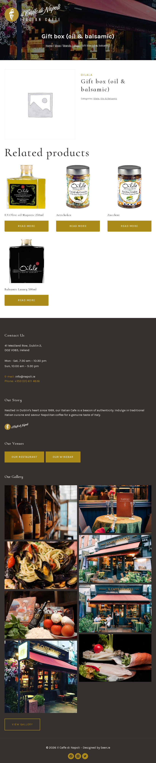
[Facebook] (71, 756)
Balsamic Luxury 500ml (21, 289)
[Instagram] (78, 756)
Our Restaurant (24, 457)
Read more (26, 226)
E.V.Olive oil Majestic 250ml (24, 215)
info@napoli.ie (25, 376)
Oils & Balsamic (108, 99)
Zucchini (113, 215)
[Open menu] (147, 11)
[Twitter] (85, 756)
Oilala (86, 75)
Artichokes (63, 215)
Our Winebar (63, 457)
